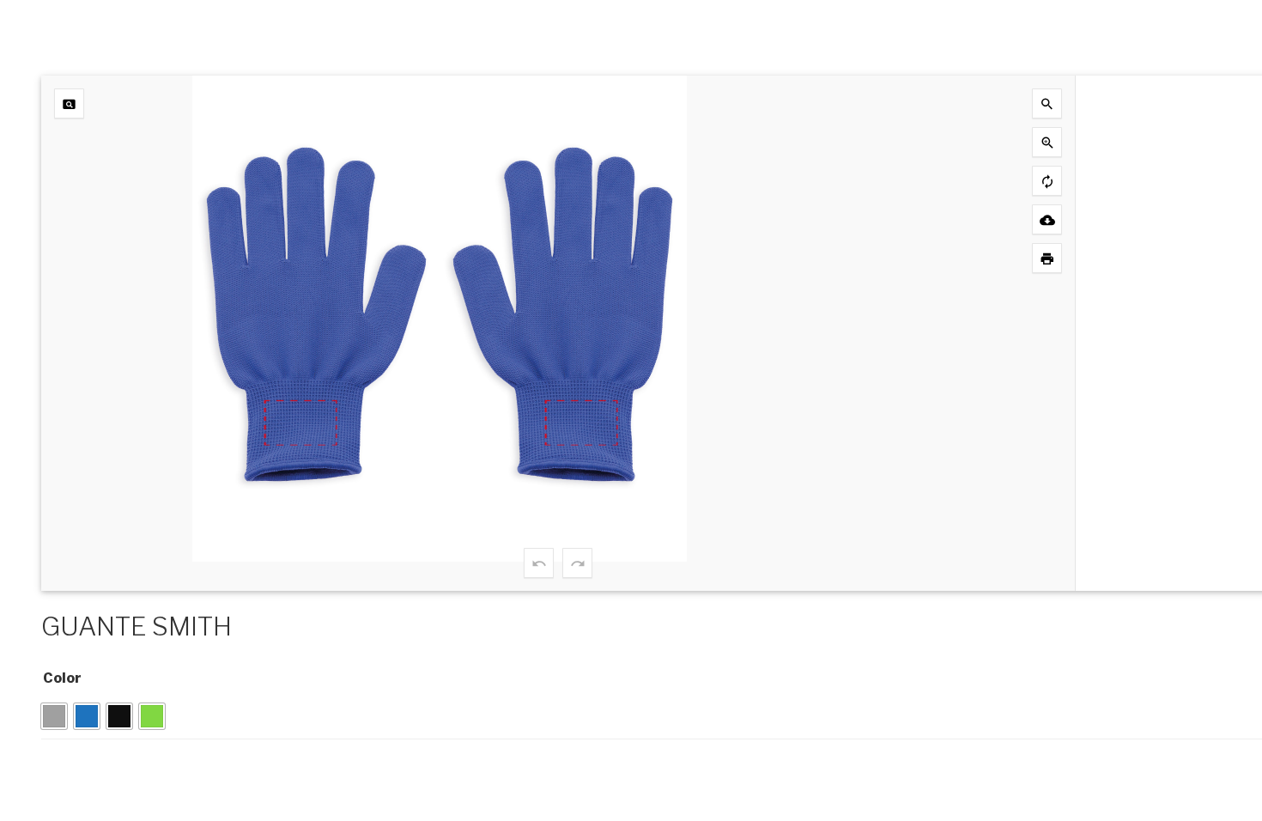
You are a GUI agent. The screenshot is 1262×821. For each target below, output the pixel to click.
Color (62, 678)
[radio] (54, 716)
